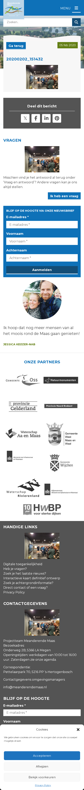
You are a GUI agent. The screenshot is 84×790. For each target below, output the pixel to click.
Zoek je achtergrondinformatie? (28, 583)
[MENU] (76, 8)
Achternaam (16, 250)
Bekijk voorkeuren (42, 777)
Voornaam (14, 234)
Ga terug (16, 46)
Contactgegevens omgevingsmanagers (34, 679)
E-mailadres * (17, 217)
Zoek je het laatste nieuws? (24, 573)
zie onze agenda (43, 659)
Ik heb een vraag (64, 196)
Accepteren (42, 756)
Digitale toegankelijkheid (22, 564)
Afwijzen (42, 766)
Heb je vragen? (15, 569)
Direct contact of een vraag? (25, 587)
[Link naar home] (13, 9)
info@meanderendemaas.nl (25, 687)
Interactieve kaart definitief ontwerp (31, 578)
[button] (78, 730)
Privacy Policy (43, 785)
